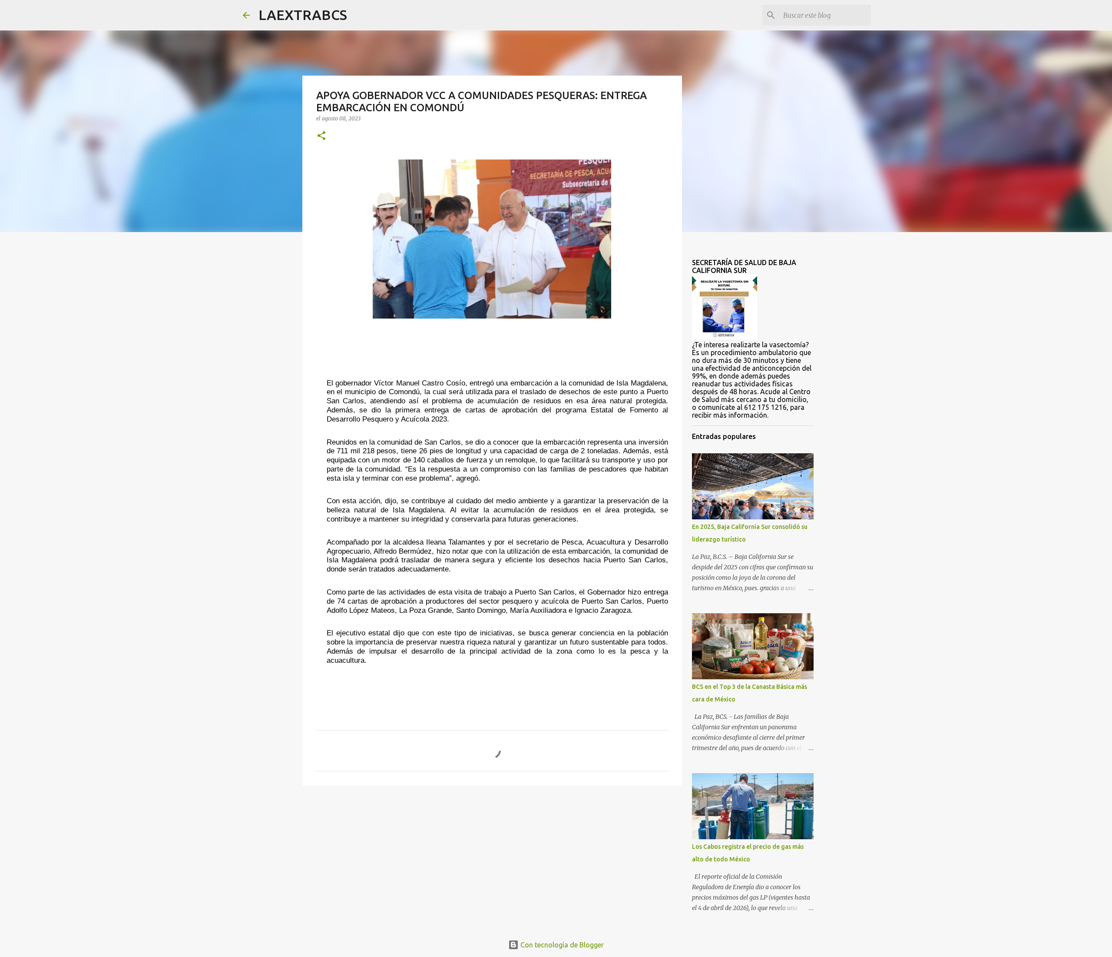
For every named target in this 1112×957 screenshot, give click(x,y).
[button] (321, 136)
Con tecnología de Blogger (561, 945)
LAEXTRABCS (302, 15)
